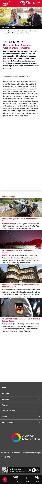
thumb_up (37, 470)
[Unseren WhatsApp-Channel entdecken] (2, 457)
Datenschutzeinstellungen (31, 453)
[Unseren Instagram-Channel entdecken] (8, 457)
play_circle (33, 470)
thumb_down (30, 470)
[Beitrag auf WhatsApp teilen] (10, 42)
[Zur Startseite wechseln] (6, 3)
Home (4, 388)
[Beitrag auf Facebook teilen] (14, 42)
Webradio (5, 393)
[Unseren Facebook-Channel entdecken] (5, 457)
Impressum (5, 453)
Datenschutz (15, 453)
